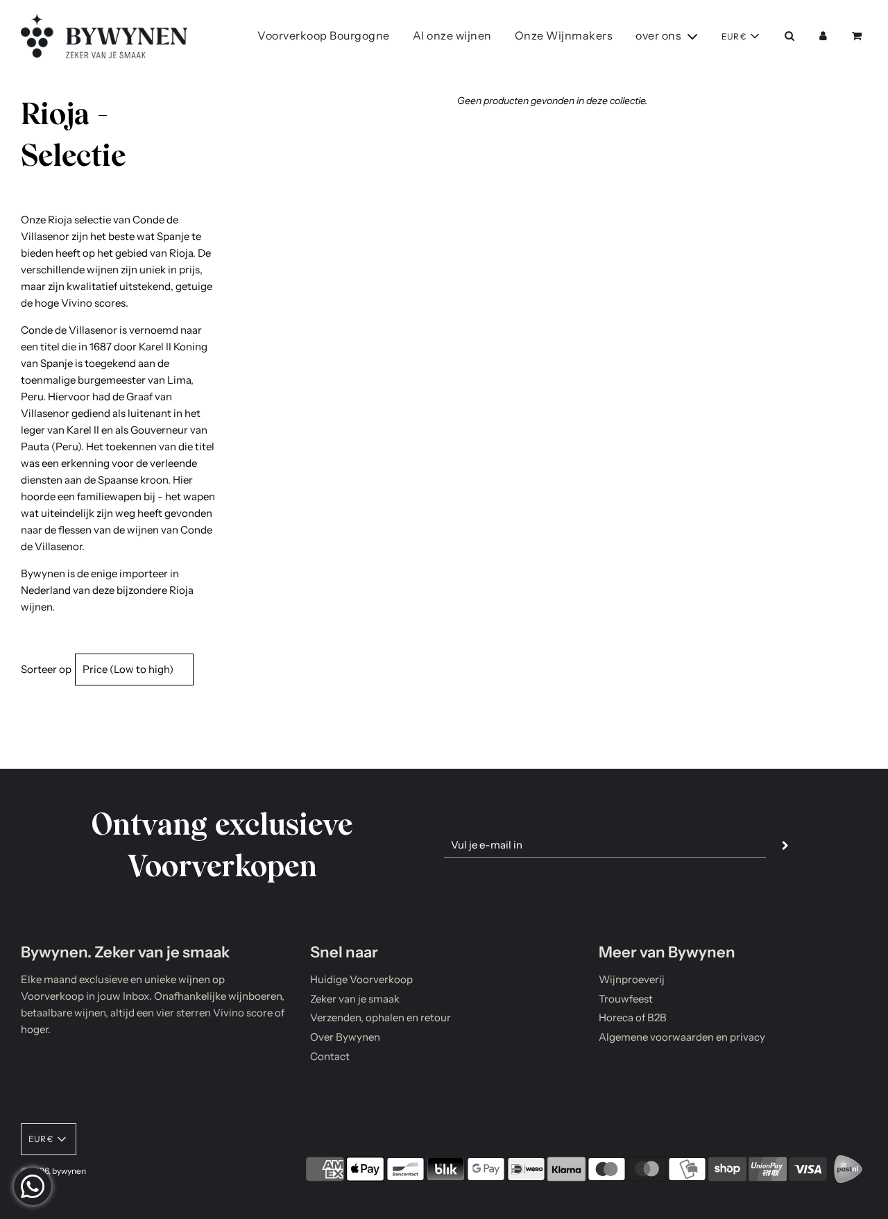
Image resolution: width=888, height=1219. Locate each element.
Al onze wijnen (452, 35)
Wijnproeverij (632, 979)
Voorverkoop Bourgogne (323, 35)
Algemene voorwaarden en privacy (682, 1036)
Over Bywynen (345, 1036)
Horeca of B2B (633, 1017)
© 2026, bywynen (53, 1171)
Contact (330, 1056)
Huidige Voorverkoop (361, 979)
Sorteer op (46, 669)
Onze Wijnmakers (564, 35)
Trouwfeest (626, 998)
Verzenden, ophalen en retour (380, 1017)
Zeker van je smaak (355, 998)
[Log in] (823, 35)
